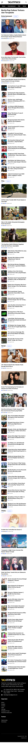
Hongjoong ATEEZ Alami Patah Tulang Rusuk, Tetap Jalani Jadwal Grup (17, 155)
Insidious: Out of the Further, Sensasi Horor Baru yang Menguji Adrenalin (17, 272)
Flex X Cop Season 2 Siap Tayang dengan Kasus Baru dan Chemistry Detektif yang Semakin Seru (17, 464)
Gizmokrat (3, 721)
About (2, 702)
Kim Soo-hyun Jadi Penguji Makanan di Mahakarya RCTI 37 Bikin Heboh (16, 101)
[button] (26, 2)
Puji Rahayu (4, 531)
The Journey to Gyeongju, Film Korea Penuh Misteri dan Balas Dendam (16, 333)
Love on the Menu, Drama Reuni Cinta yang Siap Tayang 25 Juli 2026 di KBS (16, 485)
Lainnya (15, 16)
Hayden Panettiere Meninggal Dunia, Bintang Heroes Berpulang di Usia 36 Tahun (16, 148)
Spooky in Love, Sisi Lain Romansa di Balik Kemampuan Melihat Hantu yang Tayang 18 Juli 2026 (17, 505)
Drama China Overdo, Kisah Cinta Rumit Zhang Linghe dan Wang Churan (17, 491)
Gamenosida (4, 720)
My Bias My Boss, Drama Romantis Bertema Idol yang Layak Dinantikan (17, 471)
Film (19, 6)
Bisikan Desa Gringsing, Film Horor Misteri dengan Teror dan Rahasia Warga (17, 286)
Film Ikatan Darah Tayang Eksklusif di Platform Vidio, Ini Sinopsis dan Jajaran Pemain (17, 279)
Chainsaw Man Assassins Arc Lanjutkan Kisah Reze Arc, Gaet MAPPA (16, 634)
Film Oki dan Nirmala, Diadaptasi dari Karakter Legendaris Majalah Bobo (16, 266)
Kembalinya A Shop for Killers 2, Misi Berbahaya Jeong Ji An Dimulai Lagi (16, 498)
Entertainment (11, 6)
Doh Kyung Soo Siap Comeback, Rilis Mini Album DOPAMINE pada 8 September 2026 (17, 94)
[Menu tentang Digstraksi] (2, 2)
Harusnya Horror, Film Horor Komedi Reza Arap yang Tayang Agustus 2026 (16, 313)
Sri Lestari (4, 247)
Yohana (3, 203)
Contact (3, 705)
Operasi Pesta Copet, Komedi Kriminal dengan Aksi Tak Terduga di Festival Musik (17, 299)
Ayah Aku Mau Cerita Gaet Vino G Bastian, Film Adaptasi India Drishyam (17, 306)
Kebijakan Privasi (5, 711)
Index (2, 707)
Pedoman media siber (6, 712)
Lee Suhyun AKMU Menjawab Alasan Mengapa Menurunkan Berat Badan (16, 108)
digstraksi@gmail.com (11, 695)
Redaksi (3, 704)
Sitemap (3, 709)
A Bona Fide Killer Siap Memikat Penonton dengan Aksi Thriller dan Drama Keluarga (17, 478)
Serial (24, 6)
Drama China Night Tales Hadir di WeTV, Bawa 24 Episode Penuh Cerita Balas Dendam (16, 437)
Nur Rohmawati (4, 38)
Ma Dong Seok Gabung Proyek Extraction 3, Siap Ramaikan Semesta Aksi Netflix (16, 141)
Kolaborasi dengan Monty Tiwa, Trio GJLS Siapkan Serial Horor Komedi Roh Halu (16, 458)
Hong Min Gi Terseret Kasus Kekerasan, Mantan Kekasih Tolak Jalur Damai (17, 135)
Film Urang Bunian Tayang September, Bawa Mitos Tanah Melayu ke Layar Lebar (16, 293)
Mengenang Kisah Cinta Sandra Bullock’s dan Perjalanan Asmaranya (16, 121)
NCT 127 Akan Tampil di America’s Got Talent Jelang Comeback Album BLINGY (17, 168)
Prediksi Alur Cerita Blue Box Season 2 (11, 529)
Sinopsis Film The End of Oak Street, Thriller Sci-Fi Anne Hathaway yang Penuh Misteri (16, 340)
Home (3, 6)
